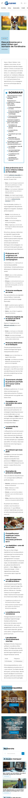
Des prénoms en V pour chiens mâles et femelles (14, 97)
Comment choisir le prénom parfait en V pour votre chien (13, 121)
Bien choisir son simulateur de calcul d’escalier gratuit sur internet (14, 774)
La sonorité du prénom (13, 130)
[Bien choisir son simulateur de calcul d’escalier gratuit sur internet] (14, 767)
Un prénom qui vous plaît (14, 134)
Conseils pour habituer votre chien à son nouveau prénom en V (14, 143)
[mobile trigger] (2, 3)
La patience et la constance (13, 154)
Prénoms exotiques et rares (14, 108)
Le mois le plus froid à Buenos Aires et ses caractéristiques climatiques (14, 725)
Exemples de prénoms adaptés (14, 138)
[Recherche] (22, 3)
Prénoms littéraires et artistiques (14, 116)
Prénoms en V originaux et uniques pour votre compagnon (13, 103)
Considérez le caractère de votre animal (14, 126)
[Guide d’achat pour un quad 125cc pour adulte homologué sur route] (14, 783)
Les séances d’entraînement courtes (13, 159)
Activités (4, 38)
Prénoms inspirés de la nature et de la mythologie (14, 112)
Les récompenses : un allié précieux (14, 150)
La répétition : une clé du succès (15, 147)
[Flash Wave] (10, 3)
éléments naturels (9, 325)
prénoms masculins (15, 175)
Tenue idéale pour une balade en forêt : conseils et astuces (14, 699)
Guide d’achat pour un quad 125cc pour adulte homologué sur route (13, 790)
